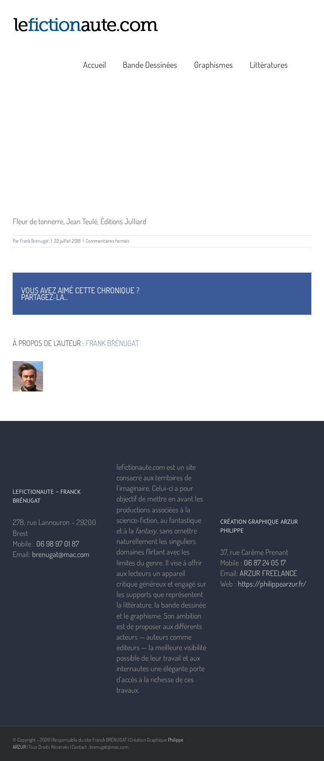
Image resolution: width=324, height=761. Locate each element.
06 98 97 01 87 (57, 543)
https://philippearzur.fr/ (272, 583)
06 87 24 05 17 (265, 562)
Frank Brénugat (34, 241)
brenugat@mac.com (60, 554)
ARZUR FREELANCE (268, 573)
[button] (308, 63)
